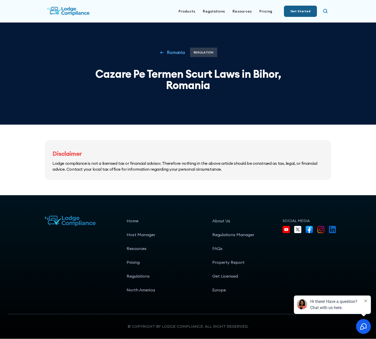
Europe (219, 290)
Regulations (214, 11)
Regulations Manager (233, 235)
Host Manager (141, 235)
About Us (221, 221)
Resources (137, 248)
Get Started (300, 11)
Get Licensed (225, 276)
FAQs (217, 248)
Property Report (228, 262)
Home (132, 221)
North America (141, 290)
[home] (85, 11)
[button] (187, 11)
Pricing (265, 11)
